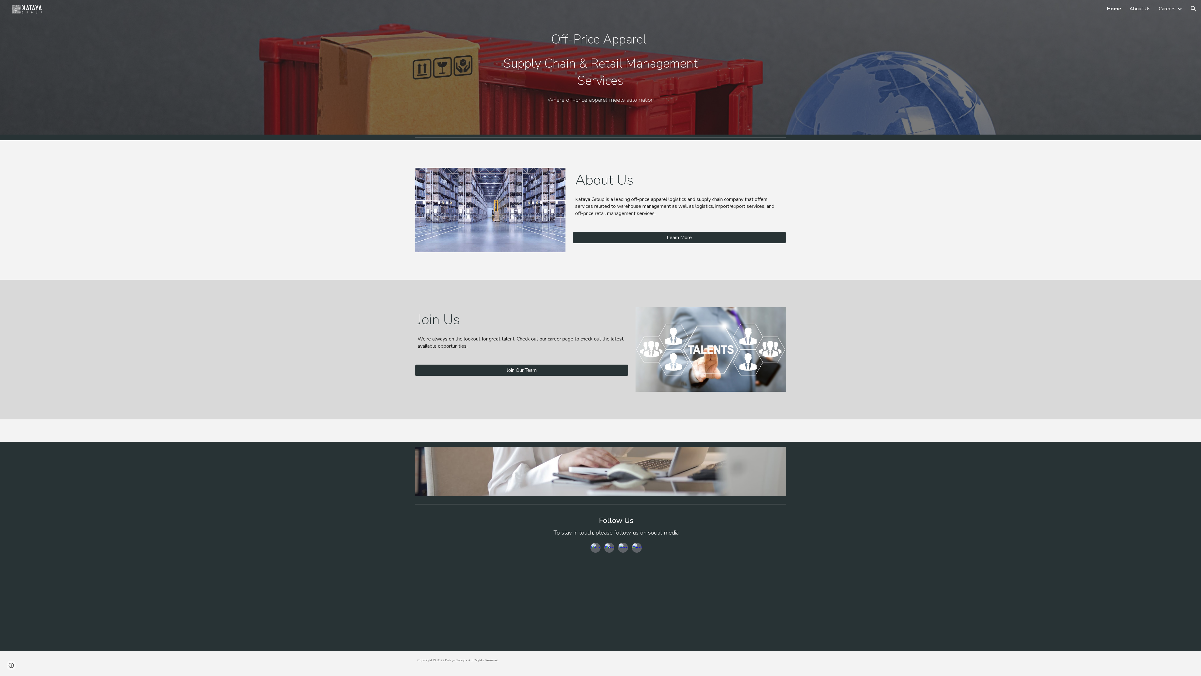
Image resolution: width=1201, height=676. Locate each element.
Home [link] (1114, 8)
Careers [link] (1167, 8)
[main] (600, 59)
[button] (1193, 8)
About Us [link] (1140, 8)
